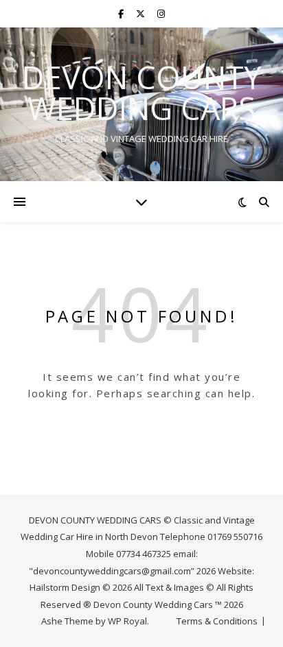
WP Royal (127, 621)
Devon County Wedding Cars (141, 92)
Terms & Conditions (217, 621)
